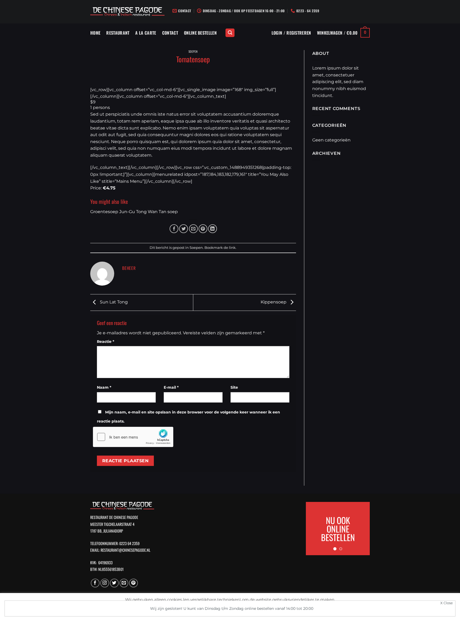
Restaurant (117, 33)
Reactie (105, 341)
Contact (170, 33)
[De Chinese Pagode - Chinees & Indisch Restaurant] (127, 12)
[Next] (362, 528)
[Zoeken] (230, 33)
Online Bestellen (200, 33)
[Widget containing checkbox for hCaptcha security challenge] (133, 437)
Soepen (193, 51)
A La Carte (145, 33)
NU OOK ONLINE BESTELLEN (338, 528)
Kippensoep (274, 302)
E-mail (171, 387)
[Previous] (314, 528)
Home (95, 33)
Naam (104, 387)
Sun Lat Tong (113, 302)
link (232, 248)
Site (234, 387)
